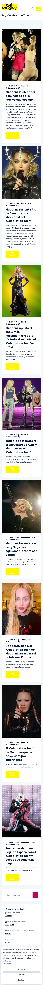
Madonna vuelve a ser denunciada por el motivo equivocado (20, 95)
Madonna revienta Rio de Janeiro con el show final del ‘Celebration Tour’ (21, 215)
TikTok (8, 934)
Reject (21, 975)
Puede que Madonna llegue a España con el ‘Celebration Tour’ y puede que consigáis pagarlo (21, 856)
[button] (38, 9)
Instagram (9, 925)
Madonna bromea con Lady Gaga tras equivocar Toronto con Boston (21, 549)
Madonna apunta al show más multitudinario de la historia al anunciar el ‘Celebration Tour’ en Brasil (21, 338)
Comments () (13, 88)
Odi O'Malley (14, 86)
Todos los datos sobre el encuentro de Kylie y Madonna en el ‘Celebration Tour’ (21, 446)
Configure (21, 980)
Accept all (21, 969)
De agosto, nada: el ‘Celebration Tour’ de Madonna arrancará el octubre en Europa (21, 651)
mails (7, 943)
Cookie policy (7, 964)
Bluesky (8, 916)
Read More (12, 135)
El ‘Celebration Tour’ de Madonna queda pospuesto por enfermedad (20, 754)
